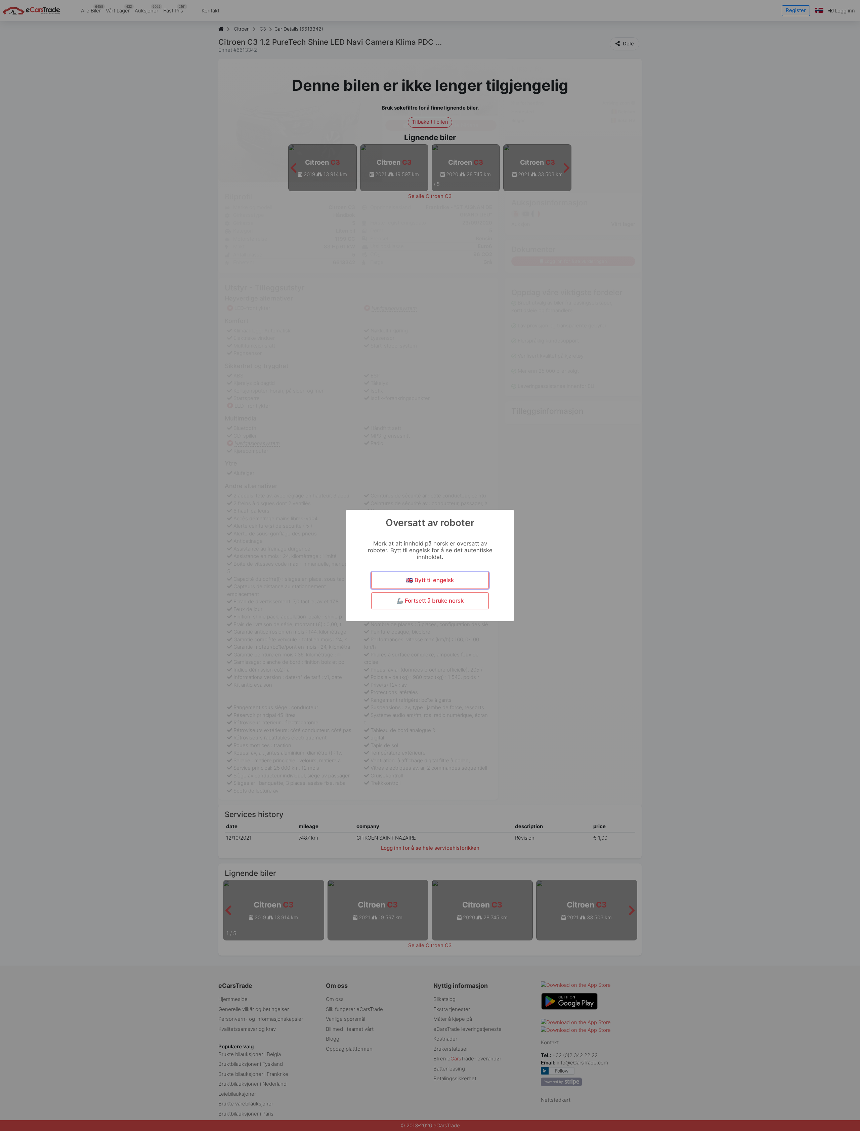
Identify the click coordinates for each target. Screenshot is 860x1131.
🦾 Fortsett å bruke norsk (430, 600)
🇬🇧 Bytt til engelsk (430, 580)
